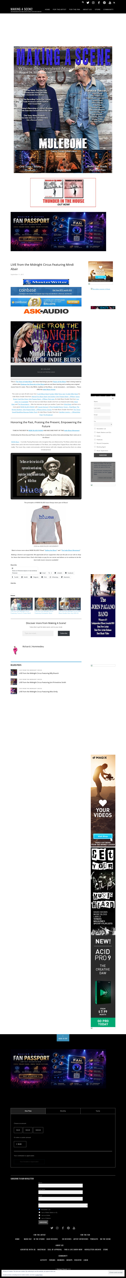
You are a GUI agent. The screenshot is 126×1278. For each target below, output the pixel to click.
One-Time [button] (28, 1111)
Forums (52, 1260)
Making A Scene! (62, 1269)
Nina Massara (24, 412)
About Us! (87, 9)
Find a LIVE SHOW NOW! (73, 1249)
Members (60, 1260)
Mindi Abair (67, 404)
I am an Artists (45, 1215)
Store (97, 9)
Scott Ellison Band (43, 394)
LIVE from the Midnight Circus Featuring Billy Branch (39, 673)
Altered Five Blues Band (39, 396)
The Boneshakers (23, 404)
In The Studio (39, 1239)
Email (40, 1196)
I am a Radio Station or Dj (49, 1212)
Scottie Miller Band (72, 394)
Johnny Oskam (47, 409)
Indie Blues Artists (49, 389)
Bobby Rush (33, 412)
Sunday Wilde (53, 394)
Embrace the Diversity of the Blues (32, 384)
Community (108, 9)
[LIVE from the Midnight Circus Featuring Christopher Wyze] (46, 604)
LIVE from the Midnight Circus (30, 670)
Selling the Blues (51, 550)
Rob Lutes (51, 399)
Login (86, 1260)
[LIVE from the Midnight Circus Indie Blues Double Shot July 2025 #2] (70, 604)
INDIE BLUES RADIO (27, 407)
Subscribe (63, 633)
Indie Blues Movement (71, 430)
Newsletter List (45, 1209)
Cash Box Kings (23, 399)
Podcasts (94, 1239)
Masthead (42, 1249)
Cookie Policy (39, 1275)
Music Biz (28, 1239)
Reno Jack (61, 394)
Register (78, 1260)
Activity (43, 1260)
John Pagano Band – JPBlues (65, 396)
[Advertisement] (63, 28)
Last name (41, 1189)
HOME (47, 9)
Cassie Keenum (43, 407)
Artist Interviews (80, 1239)
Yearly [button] (98, 1111)
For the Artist (59, 9)
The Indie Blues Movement (71, 550)
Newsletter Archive (93, 1249)
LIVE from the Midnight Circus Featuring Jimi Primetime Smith (42, 682)
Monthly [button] (63, 1111)
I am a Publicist (46, 1218)
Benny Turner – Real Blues (67, 407)
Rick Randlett (54, 407)
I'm (39, 1202)
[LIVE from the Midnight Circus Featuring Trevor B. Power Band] (22, 604)
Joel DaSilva (51, 396)
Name (40, 1182)
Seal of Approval (55, 1249)
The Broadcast (48, 415)
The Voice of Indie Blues (24, 381)
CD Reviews (66, 1239)
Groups (69, 1260)
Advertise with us (28, 1249)
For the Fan (74, 9)
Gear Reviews (52, 1239)
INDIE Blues (15, 442)
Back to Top (63, 1038)
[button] (41, 492)
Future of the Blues (59, 381)
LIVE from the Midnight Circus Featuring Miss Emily (38, 691)
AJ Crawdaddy (23, 402)
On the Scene (105, 1239)
